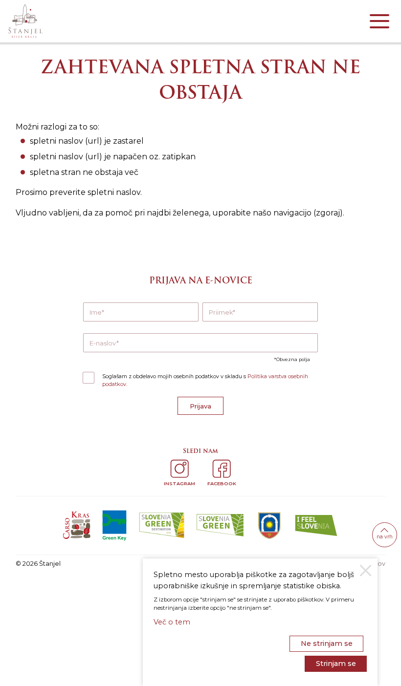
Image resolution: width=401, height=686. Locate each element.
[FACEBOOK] (221, 468)
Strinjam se (336, 663)
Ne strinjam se (327, 643)
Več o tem (172, 622)
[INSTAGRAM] (179, 468)
